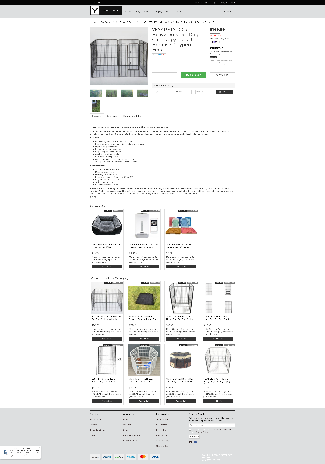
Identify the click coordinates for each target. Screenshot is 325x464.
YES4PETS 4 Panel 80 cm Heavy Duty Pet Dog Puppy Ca (216, 381)
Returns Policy (162, 435)
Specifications (113, 116)
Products (128, 11)
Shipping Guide (163, 446)
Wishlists (198, 2)
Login (206, 2)
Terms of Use (162, 419)
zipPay (93, 435)
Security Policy (162, 441)
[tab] (97, 116)
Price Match (161, 425)
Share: (155, 55)
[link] (195, 442)
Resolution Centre (98, 430)
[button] (222, 75)
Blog (138, 11)
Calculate (225, 92)
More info (226, 48)
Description (97, 116)
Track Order (95, 425)
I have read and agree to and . (211, 430)
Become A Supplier (131, 435)
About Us (148, 11)
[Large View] (96, 93)
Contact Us (177, 11)
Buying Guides (162, 11)
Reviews (127, 116)
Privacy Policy (162, 430)
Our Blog (127, 425)
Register (215, 2)
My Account (95, 419)
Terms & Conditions (222, 429)
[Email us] (190, 442)
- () (227, 11)
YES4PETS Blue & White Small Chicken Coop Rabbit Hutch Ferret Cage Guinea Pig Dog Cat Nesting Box (24, 452)
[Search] (92, 2)
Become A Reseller (131, 441)
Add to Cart (194, 75)
